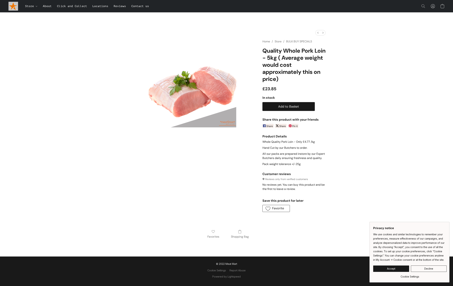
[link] (410, 275)
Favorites (213, 236)
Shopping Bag (240, 236)
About (47, 6)
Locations (100, 6)
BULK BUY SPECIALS (299, 41)
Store (30, 6)
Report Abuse (238, 270)
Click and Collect (72, 6)
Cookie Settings (216, 270)
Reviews (120, 6)
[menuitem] (318, 32)
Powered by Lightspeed (226, 276)
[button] (13, 6)
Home (266, 41)
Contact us (140, 6)
